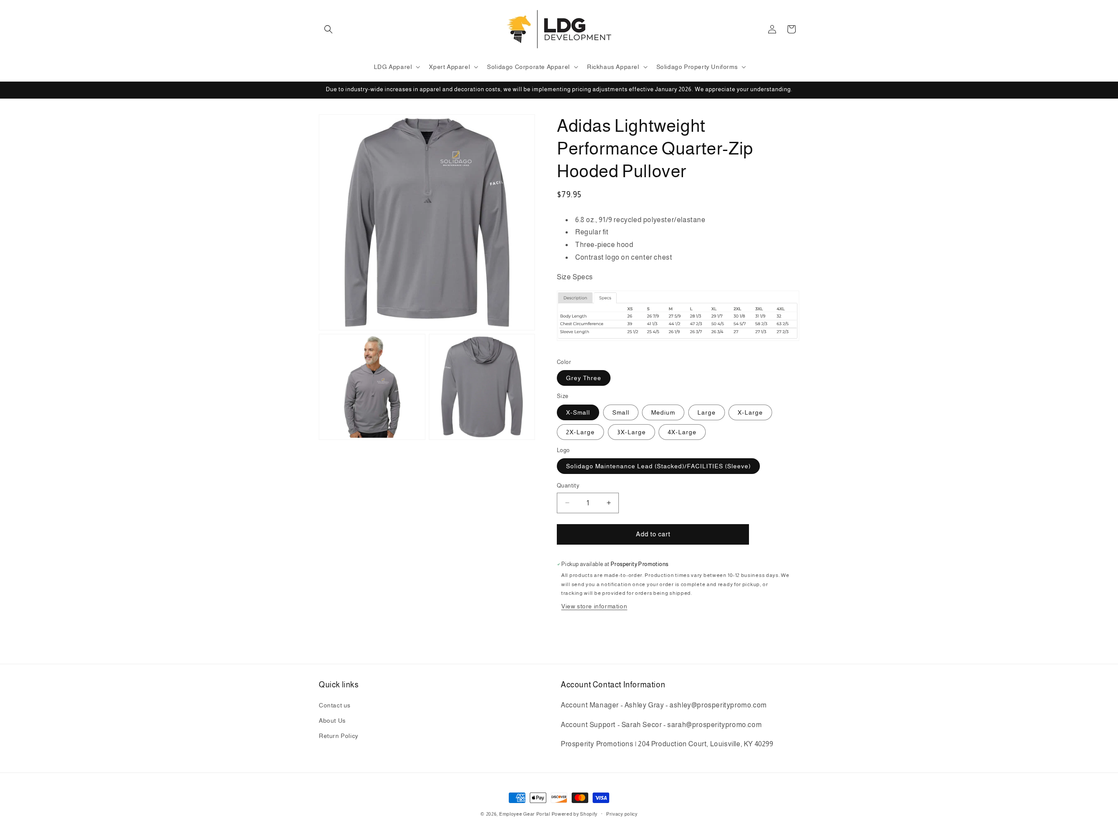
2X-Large (580, 432)
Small (620, 412)
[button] (328, 29)
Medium (663, 412)
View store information (594, 606)
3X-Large (631, 432)
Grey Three (583, 377)
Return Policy (339, 735)
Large (706, 412)
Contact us (335, 704)
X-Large (750, 412)
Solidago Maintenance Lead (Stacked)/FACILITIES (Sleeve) (658, 466)
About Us (332, 720)
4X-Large (682, 432)
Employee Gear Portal (524, 814)
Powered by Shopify (575, 814)
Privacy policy (622, 813)
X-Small (578, 412)
